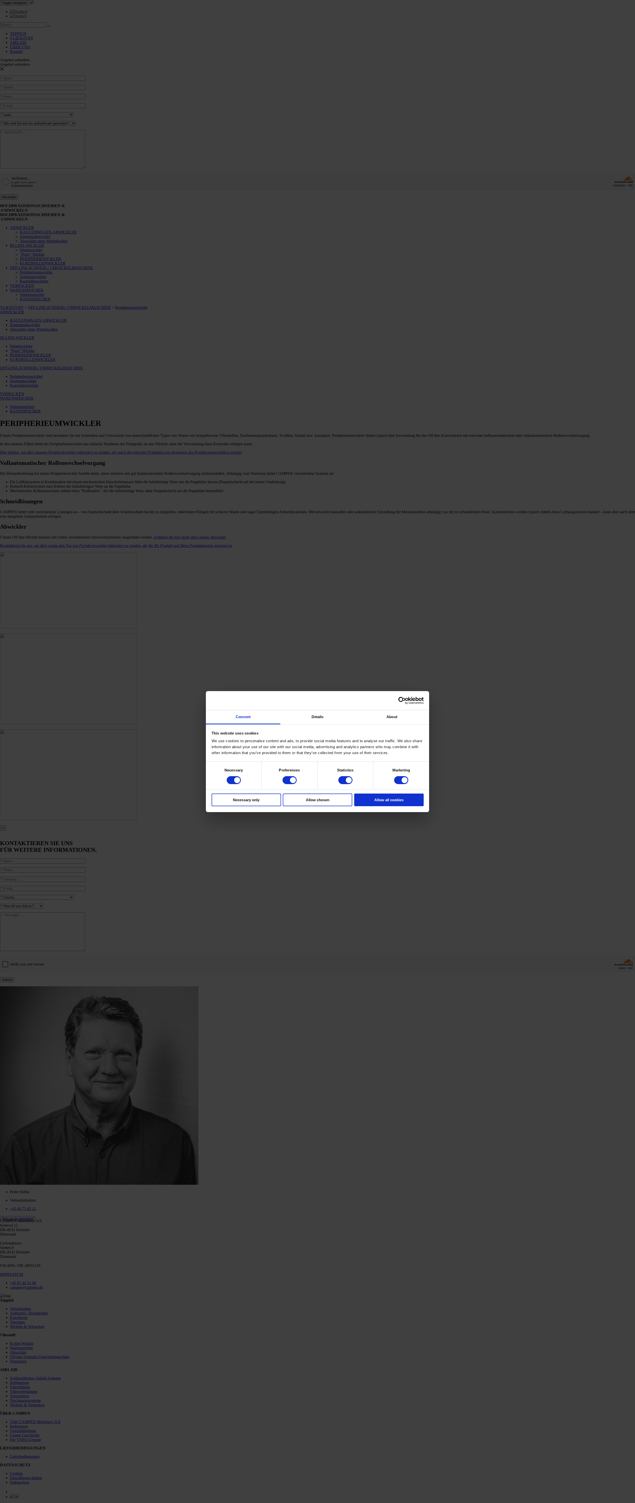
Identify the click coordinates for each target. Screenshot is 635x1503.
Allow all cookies (389, 800)
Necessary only (246, 800)
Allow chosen (317, 800)
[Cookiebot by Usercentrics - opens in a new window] (402, 700)
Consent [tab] (243, 717)
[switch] (290, 780)
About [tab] (391, 717)
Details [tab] (318, 717)
